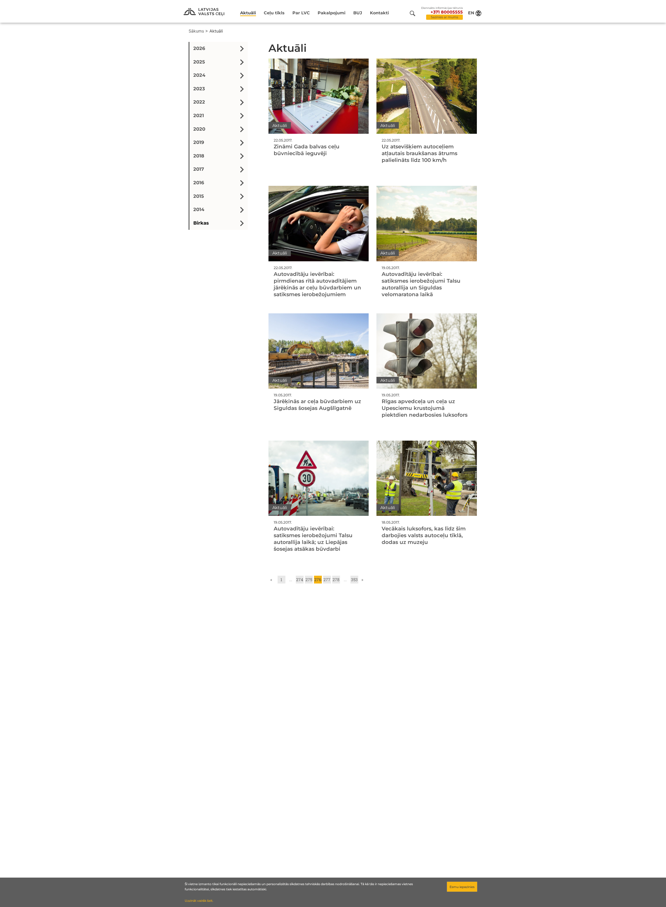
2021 (198, 115)
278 (336, 579)
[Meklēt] (412, 13)
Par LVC (301, 12)
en (471, 12)
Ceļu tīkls (274, 12)
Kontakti (379, 12)
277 (326, 579)
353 (354, 579)
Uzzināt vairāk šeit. (199, 901)
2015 (198, 196)
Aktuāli (248, 12)
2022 (199, 102)
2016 (198, 183)
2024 (199, 75)
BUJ (357, 12)
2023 (199, 89)
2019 (198, 142)
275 (308, 579)
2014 (198, 209)
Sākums (196, 31)
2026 (199, 48)
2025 (199, 62)
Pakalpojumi (331, 12)
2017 (198, 169)
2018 (198, 156)
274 (299, 579)
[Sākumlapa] (204, 12)
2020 (199, 129)
